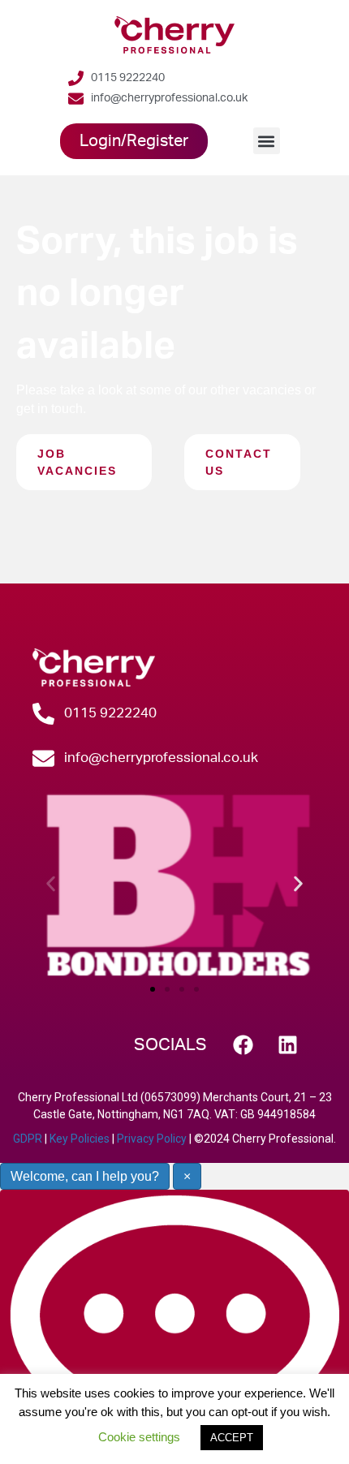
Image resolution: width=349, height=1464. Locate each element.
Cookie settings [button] (139, 1437)
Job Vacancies (77, 461)
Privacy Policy (152, 1138)
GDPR (27, 1138)
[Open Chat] (174, 1326)
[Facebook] (243, 1044)
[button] (266, 140)
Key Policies (80, 1138)
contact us (238, 461)
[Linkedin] (288, 1044)
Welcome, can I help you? (85, 1176)
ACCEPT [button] (231, 1438)
